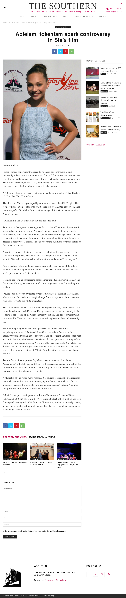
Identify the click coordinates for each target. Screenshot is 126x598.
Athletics (104, 106)
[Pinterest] (65, 51)
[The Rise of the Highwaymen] (92, 117)
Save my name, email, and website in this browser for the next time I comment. (35, 531)
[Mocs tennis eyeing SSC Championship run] (92, 73)
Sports (103, 74)
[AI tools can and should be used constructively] (92, 131)
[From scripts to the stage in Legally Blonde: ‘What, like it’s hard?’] (69, 451)
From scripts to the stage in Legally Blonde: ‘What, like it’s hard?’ (67, 464)
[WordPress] (108, 574)
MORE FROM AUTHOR (42, 437)
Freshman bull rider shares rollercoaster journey (109, 100)
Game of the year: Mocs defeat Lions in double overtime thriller (111, 85)
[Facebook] (54, 51)
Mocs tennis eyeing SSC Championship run (111, 69)
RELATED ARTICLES (15, 437)
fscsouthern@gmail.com (56, 580)
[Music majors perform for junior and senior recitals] (42, 451)
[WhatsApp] (71, 51)
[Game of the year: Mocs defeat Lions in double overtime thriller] (92, 87)
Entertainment (14, 23)
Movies (68, 27)
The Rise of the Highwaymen (107, 113)
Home (5, 23)
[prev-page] (4, 472)
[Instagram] (121, 4)
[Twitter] (60, 51)
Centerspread (105, 118)
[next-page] (8, 472)
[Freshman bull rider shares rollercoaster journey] (92, 102)
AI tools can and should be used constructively (111, 128)
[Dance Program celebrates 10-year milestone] (15, 451)
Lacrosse (104, 91)
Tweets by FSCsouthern (95, 144)
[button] (4, 7)
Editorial (103, 132)
